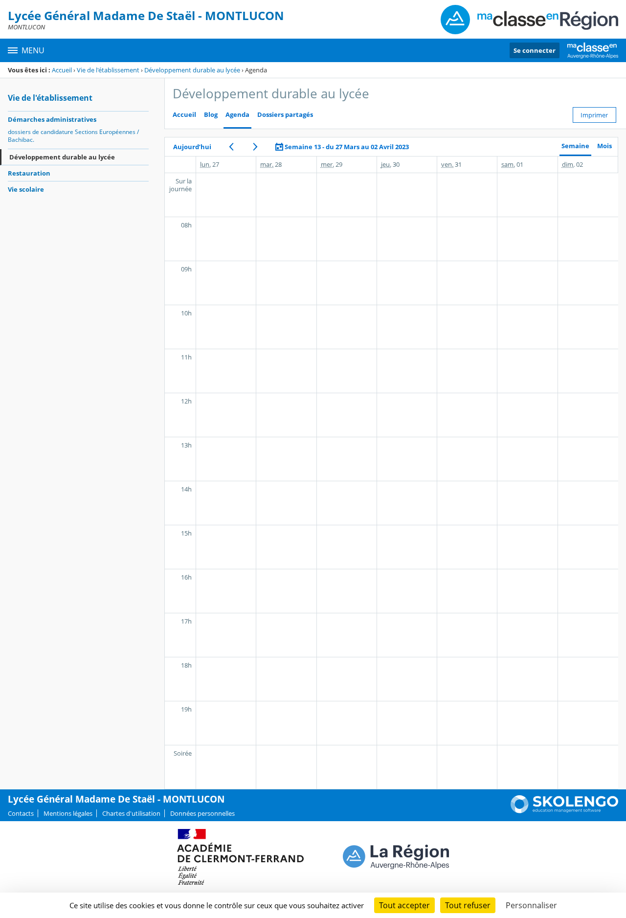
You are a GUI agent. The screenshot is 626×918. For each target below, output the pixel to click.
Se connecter (535, 50)
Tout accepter (404, 905)
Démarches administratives (52, 119)
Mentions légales (68, 813)
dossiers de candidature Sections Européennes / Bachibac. (73, 136)
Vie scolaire (26, 189)
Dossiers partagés (285, 115)
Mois (604, 146)
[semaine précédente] (231, 147)
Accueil (62, 70)
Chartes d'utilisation (131, 813)
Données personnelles (202, 813)
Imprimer (594, 115)
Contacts (21, 813)
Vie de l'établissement (108, 70)
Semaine (575, 146)
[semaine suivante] (255, 147)
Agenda (237, 115)
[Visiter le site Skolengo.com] (564, 810)
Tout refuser (468, 905)
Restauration (29, 173)
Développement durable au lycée (192, 70)
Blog (211, 115)
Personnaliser (531, 905)
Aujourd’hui (192, 146)
